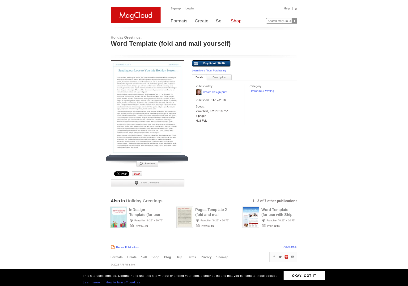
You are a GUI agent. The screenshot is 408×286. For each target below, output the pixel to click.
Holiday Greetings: (126, 37)
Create (201, 21)
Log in (190, 8)
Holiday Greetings (144, 201)
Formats (179, 21)
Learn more (91, 282)
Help (287, 8)
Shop (236, 21)
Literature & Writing (262, 91)
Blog (167, 257)
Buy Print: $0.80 (214, 63)
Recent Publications (127, 247)
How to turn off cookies (123, 282)
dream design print (215, 92)
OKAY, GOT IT (304, 276)
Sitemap (222, 257)
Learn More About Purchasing (209, 70)
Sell (219, 21)
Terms (191, 257)
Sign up (176, 8)
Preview (149, 163)
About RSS (290, 246)
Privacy (206, 257)
